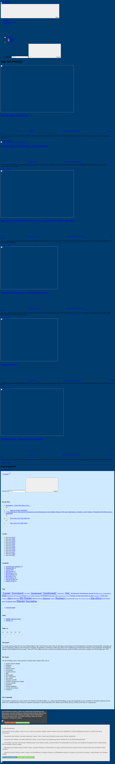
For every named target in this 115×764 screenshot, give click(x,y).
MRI (9, 598)
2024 (13, 540)
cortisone (23, 596)
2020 (13, 547)
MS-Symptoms (10, 578)
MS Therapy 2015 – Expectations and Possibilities (22, 439)
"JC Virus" (27, 593)
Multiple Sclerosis (37, 598)
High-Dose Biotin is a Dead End (14, 115)
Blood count (101, 593)
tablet (14, 601)
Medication (104, 596)
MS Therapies (15, 598)
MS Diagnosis (10, 573)
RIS (79, 598)
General (111, 161)
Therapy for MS (10, 579)
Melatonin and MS (9, 364)
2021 (13, 545)
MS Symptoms (10, 574)
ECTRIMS (44, 596)
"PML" (67, 593)
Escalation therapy (62, 595)
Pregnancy (60, 598)
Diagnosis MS (10, 568)
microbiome (4, 598)
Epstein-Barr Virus (53, 595)
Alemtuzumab (75, 593)
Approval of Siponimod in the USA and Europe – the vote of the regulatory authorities (37, 220)
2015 (13, 555)
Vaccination (31, 601)
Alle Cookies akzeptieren (22, 722)
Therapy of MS (10, 581)
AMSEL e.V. (9, 620)
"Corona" (6, 593)
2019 (13, 549)
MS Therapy (9, 576)
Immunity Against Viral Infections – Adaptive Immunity (24, 146)
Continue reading (6, 140)
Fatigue (68, 595)
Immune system (75, 596)
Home (6, 20)
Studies (108, 598)
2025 (13, 539)
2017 (13, 552)
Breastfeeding (107, 593)
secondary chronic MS (85, 598)
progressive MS (70, 598)
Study (3, 601)
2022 (13, 544)
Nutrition (46, 598)
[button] (5, 43)
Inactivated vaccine (87, 596)
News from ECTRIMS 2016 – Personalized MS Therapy (25, 292)
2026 (13, 537)
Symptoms (9, 601)
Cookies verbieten (10, 722)
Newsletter (7, 23)
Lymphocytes (97, 595)
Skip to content (5, 1)
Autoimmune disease (87, 593)
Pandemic (52, 598)
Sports (104, 598)
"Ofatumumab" (60, 593)
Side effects (96, 598)
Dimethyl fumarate (35, 595)
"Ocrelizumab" (50, 593)
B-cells (96, 593)
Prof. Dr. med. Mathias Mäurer (70, 131)
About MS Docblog (10, 22)
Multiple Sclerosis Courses (13, 619)
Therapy (20, 601)
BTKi (4, 595)
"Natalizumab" (36, 593)
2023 (13, 542)
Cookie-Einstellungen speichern (25, 757)
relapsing (77, 598)
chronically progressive (13, 595)
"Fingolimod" (17, 593)
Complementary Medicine (13, 566)
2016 (13, 553)
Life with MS (9, 571)
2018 (13, 550)
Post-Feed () (10, 607)
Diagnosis (29, 595)
